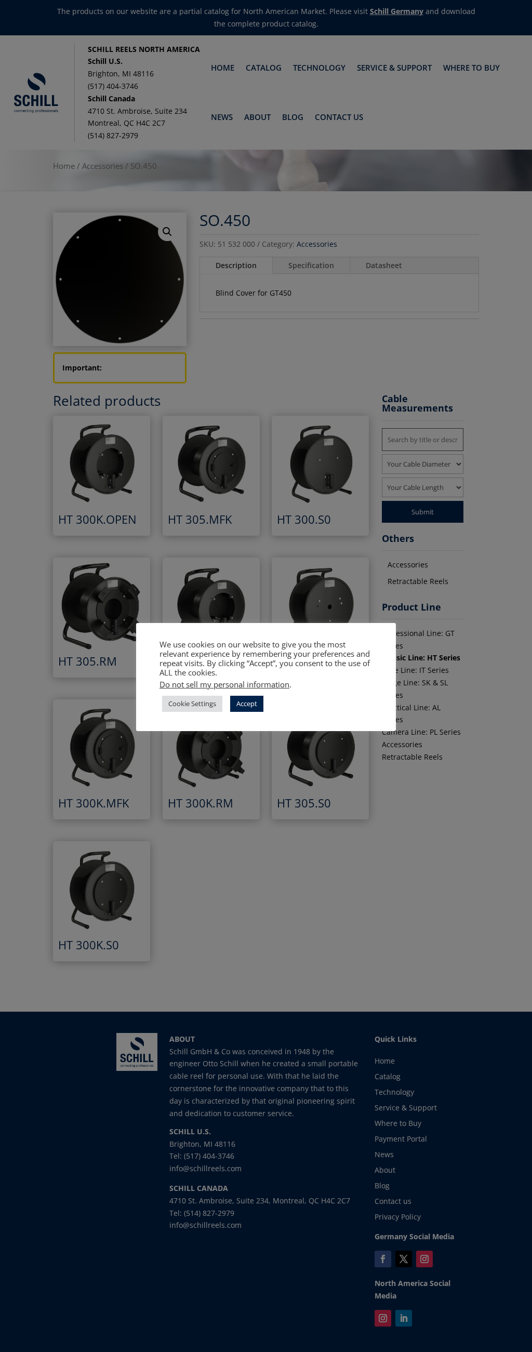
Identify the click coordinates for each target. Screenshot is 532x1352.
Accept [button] (246, 703)
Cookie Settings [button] (192, 703)
